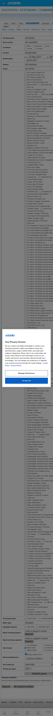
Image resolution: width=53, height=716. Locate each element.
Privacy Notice (16, 365)
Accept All (26, 380)
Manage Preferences (26, 373)
